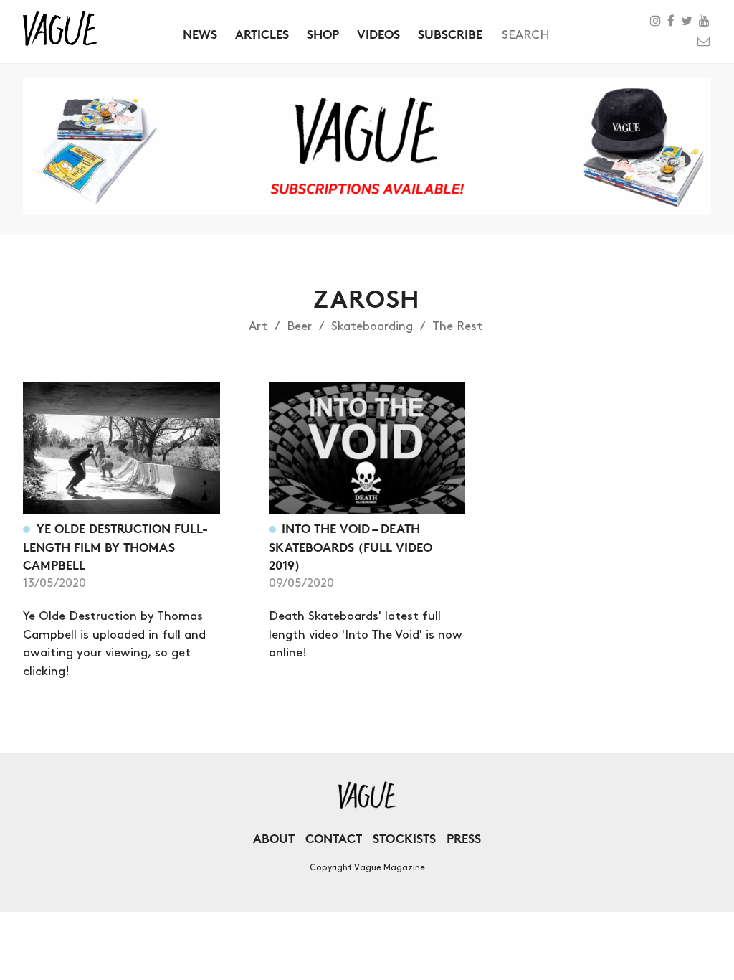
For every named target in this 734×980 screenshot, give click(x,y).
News (200, 34)
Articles (262, 34)
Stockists (404, 838)
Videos (378, 34)
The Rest (457, 326)
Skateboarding (372, 326)
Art (258, 326)
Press (464, 838)
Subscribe (450, 34)
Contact (333, 838)
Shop (323, 34)
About (274, 838)
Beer (299, 326)
